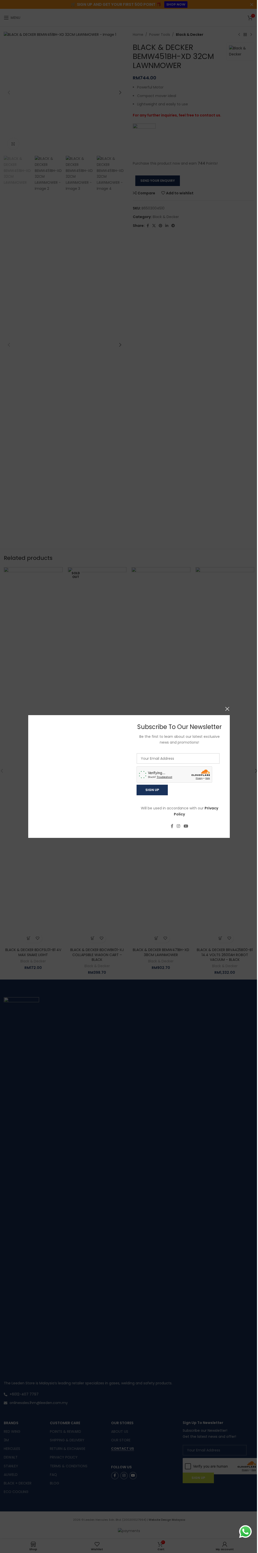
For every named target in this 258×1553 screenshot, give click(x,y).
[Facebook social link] (170, 826)
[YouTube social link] (184, 826)
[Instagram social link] (176, 826)
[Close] (225, 709)
